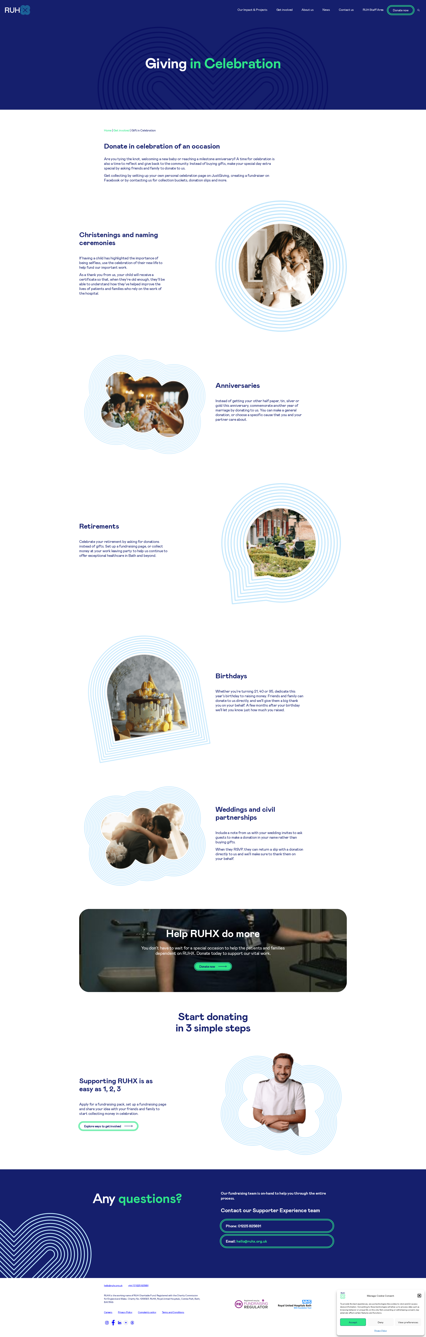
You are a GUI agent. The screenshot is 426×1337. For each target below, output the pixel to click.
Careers (108, 1312)
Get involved (284, 9)
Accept (353, 1322)
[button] (419, 1295)
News (326, 9)
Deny (380, 1322)
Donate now (401, 10)
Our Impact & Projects (252, 9)
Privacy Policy (380, 1330)
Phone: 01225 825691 (243, 1226)
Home (107, 130)
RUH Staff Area (373, 9)
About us (308, 9)
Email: (246, 1241)
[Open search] (418, 10)
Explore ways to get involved (102, 1126)
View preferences (408, 1322)
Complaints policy (147, 1312)
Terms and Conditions (173, 1312)
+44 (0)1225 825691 (138, 1285)
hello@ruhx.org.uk (113, 1285)
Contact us (346, 9)
